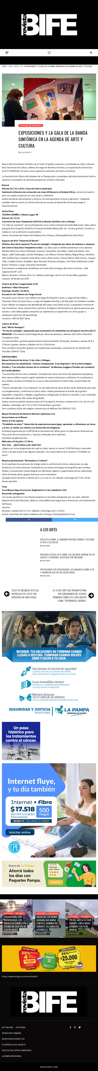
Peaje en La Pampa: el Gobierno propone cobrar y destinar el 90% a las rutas (67, 541)
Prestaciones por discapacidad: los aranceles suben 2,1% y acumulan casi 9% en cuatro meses (67, 571)
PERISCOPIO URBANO (11, 1033)
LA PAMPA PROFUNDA (11, 1056)
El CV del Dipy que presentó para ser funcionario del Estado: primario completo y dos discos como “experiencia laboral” (70, 595)
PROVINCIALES (37, 125)
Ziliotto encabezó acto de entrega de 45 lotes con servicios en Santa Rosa (25, 594)
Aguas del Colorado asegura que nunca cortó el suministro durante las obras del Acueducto (15, 923)
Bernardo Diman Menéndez (81, 934)
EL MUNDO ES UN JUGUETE (14, 1044)
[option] (16, 918)
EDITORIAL (21, 1027)
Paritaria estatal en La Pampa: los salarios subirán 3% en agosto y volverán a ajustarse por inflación (67, 556)
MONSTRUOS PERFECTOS (13, 1039)
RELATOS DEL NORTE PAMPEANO (16, 1050)
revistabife (26, 152)
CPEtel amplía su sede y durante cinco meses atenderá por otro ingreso (48, 924)
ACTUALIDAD (24, 125)
